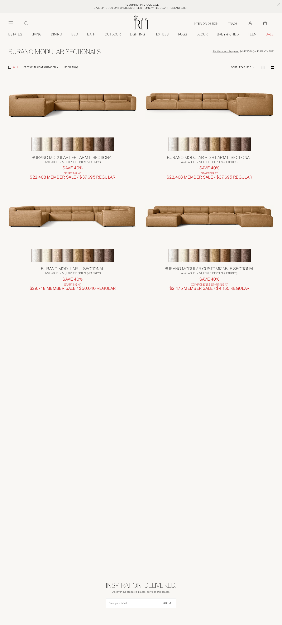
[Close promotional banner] (279, 4)
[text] (72, 177)
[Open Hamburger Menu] (10, 23)
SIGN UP (167, 603)
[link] (228, 34)
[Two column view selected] (272, 67)
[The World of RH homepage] (141, 22)
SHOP (184, 8)
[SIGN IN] (250, 23)
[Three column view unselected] (263, 67)
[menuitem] (15, 34)
